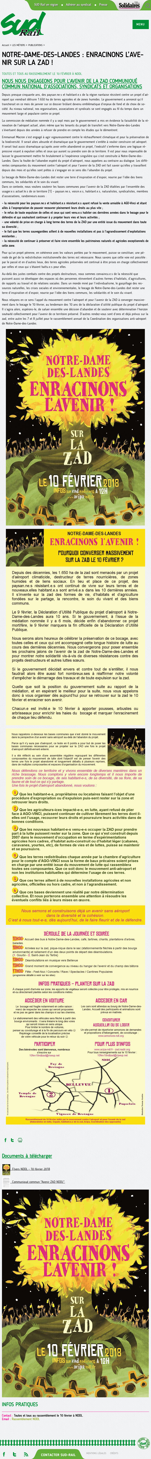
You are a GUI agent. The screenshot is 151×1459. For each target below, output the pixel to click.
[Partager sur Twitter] (12, 1139)
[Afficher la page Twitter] (14, 1453)
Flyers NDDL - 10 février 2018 (30, 1169)
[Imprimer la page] (20, 1139)
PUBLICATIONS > (36, 45)
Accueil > (7, 45)
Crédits (114, 1453)
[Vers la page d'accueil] (23, 24)
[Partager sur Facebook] (5, 1139)
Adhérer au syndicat (78, 4)
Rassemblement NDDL (26, 1419)
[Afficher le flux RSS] (26, 1453)
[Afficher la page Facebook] (3, 1453)
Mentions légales (96, 1453)
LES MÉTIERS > (19, 45)
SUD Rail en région (46, 4)
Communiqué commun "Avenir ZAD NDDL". (37, 1182)
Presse (103, 4)
